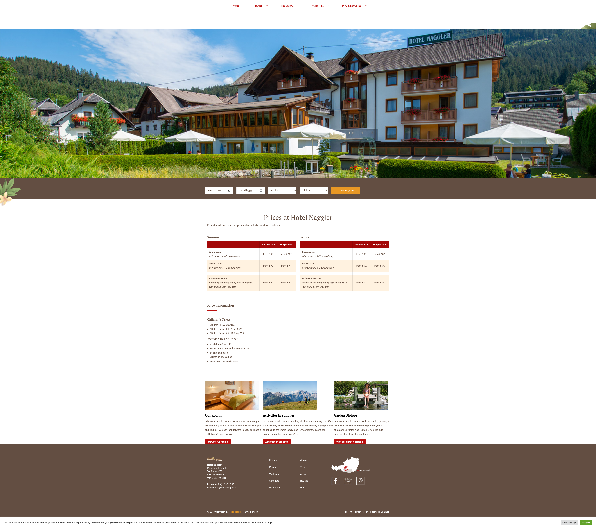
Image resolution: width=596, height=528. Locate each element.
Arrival (303, 474)
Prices (272, 467)
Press (303, 487)
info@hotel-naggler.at (226, 487)
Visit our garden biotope (349, 441)
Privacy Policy (361, 511)
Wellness (274, 474)
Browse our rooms (217, 441)
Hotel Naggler (236, 511)
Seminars (274, 480)
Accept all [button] (586, 522)
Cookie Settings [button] (569, 522)
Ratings (304, 480)
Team (303, 467)
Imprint (348, 511)
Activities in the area (276, 441)
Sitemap (374, 511)
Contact (304, 460)
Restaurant (274, 487)
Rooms (273, 460)
